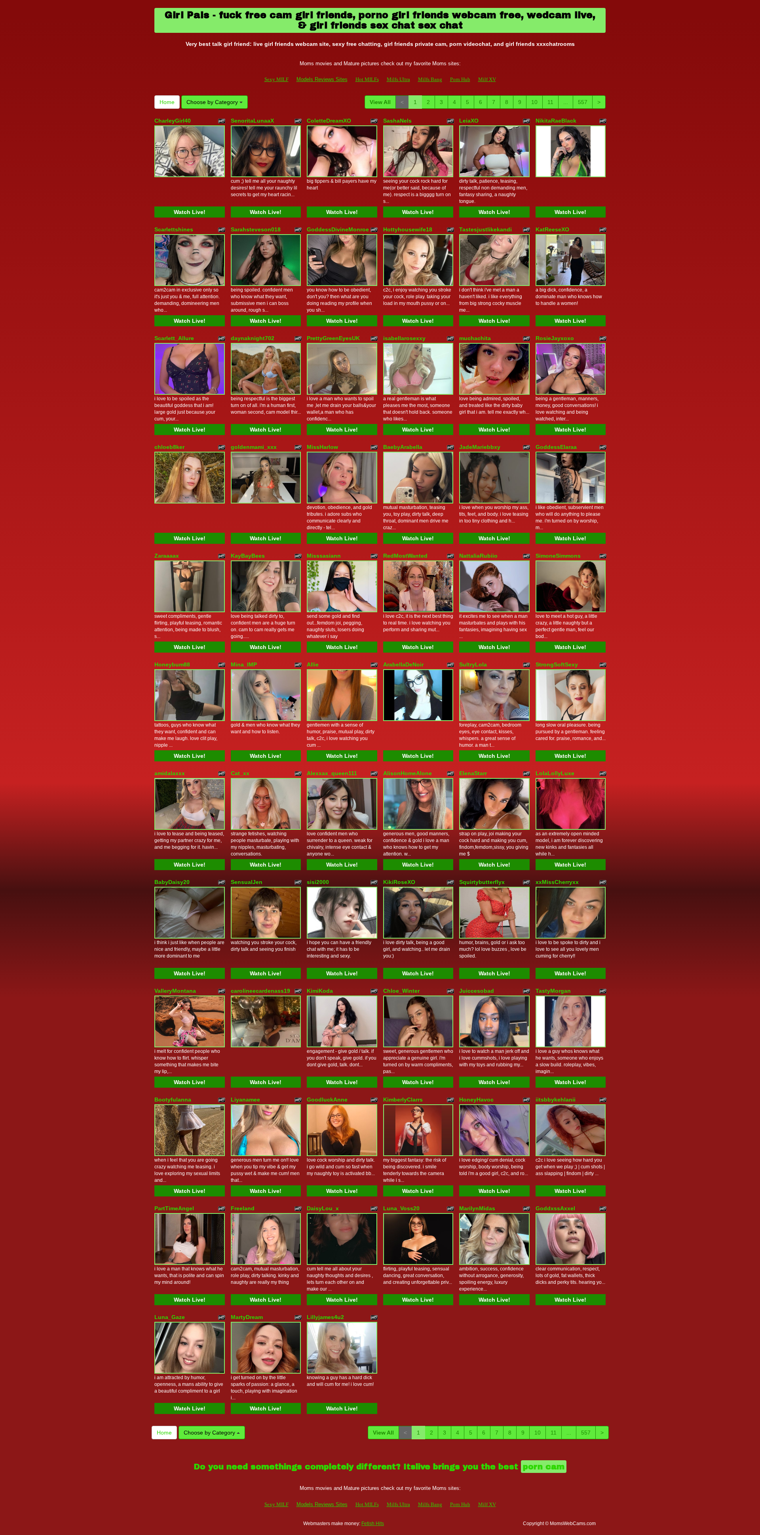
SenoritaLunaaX (252, 120)
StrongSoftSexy (557, 664)
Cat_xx (240, 773)
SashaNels (397, 120)
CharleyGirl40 (172, 120)
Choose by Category (212, 102)
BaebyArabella (402, 447)
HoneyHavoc (476, 1099)
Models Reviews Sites (322, 79)
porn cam (543, 1466)
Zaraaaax (166, 556)
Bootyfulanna (172, 1099)
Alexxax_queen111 (332, 773)
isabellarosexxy (404, 338)
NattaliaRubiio (478, 556)
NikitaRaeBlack (556, 120)
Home (167, 102)
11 (550, 102)
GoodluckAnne (327, 1099)
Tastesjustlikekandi (485, 229)
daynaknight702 (252, 338)
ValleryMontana (175, 991)
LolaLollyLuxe (555, 773)
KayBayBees (248, 556)
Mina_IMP (244, 664)
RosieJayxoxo (555, 338)
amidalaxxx (169, 773)
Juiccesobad (476, 991)
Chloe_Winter (401, 991)
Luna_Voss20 (401, 1208)
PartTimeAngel (174, 1208)
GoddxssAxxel (555, 1208)
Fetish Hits (372, 1523)
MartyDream (247, 1317)
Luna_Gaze (169, 1317)
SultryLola (473, 664)
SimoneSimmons (558, 556)
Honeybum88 (172, 664)
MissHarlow (322, 447)
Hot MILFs (367, 79)
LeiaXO (469, 120)
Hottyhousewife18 (407, 229)
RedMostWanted (405, 556)
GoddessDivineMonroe (338, 229)
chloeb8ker (169, 447)
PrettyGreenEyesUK (333, 338)
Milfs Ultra (398, 79)
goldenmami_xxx (254, 447)
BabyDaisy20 (172, 882)
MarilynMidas (477, 1208)
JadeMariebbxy (479, 447)
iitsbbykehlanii (556, 1099)
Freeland (243, 1208)
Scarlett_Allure (174, 338)
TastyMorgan (553, 991)
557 (582, 102)
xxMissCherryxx (557, 882)
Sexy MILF (276, 79)
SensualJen (246, 882)
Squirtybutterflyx (482, 882)
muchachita (475, 338)
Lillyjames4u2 (325, 1317)
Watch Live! (189, 212)
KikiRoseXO (399, 882)
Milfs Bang (430, 79)
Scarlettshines (173, 229)
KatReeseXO (552, 229)
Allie (313, 664)
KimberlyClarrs (403, 1099)
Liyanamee (245, 1099)
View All (380, 102)
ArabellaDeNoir (403, 664)
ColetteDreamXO (329, 120)
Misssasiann (324, 556)
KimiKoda (320, 991)
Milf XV (487, 79)
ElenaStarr (473, 773)
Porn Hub (460, 79)
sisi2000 (318, 882)
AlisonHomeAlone (407, 773)
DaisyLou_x (323, 1208)
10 (534, 102)
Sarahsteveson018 (256, 229)
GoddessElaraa (556, 447)
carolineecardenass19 (260, 991)
